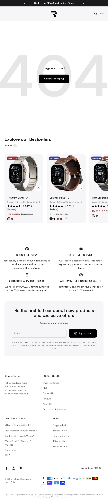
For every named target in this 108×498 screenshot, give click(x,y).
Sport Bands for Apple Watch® (19, 436)
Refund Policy (60, 430)
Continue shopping (54, 78)
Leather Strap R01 (60, 197)
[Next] (83, 3)
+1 (66, 219)
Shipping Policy (60, 425)
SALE (7, 455)
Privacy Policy (60, 441)
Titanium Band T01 (17, 197)
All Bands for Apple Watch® (17, 425)
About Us (47, 404)
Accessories (10, 450)
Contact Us (48, 393)
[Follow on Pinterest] (21, 468)
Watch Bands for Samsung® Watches (18, 443)
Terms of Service (61, 436)
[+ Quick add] (38, 188)
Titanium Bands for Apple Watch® (20, 430)
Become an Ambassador (55, 409)
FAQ (45, 388)
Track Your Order (51, 382)
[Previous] (24, 3)
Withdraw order (60, 446)
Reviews (47, 398)
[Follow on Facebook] (6, 468)
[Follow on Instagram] (13, 468)
